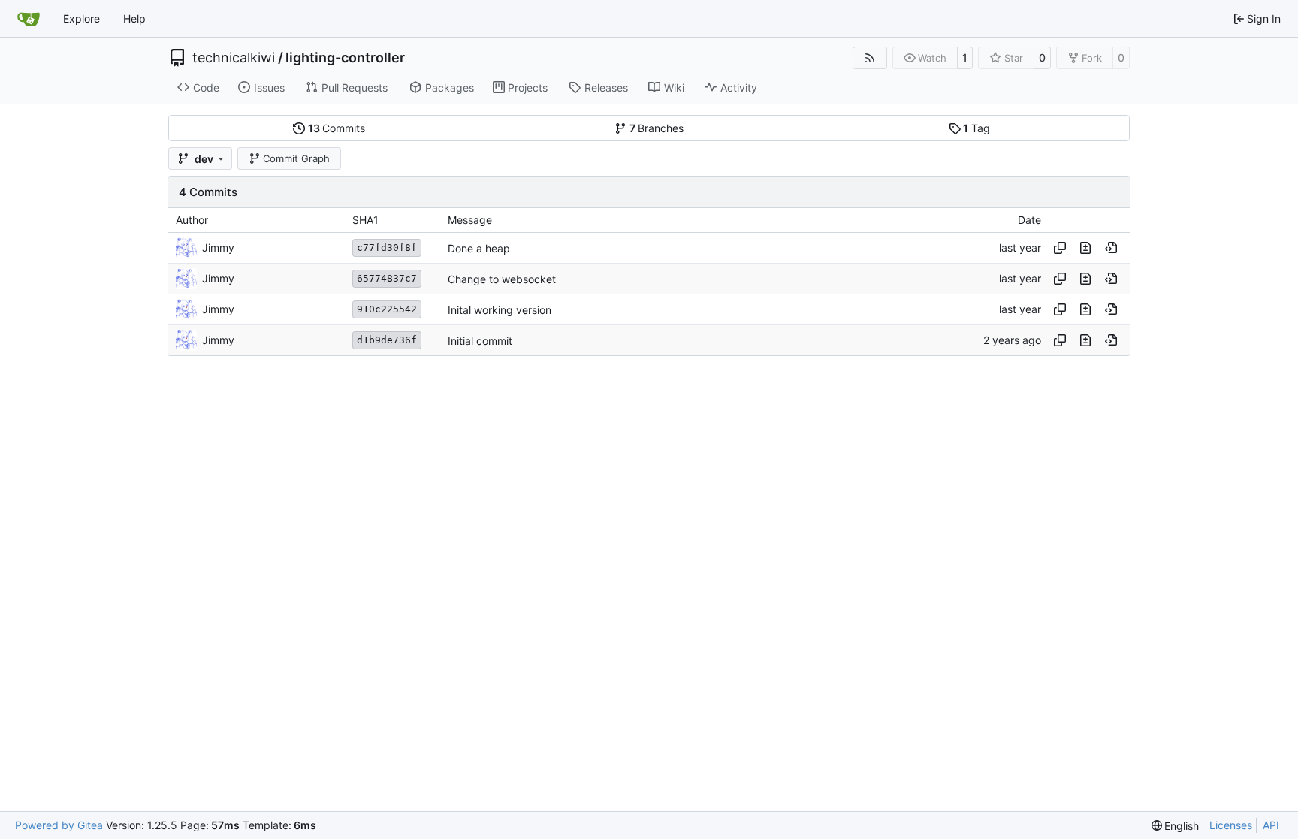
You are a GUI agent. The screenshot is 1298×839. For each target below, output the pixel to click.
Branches (656, 128)
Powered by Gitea (59, 825)
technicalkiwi (233, 57)
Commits (337, 128)
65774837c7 (387, 278)
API (1271, 825)
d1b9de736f (387, 340)
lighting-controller (345, 57)
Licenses (1230, 825)
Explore (81, 18)
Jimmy (218, 247)
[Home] (29, 18)
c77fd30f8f (387, 247)
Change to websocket (502, 279)
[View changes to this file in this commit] (1085, 248)
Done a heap (479, 248)
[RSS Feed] (870, 58)
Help (134, 18)
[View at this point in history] (1111, 248)
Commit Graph (296, 158)
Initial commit (480, 340)
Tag (976, 128)
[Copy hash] (1060, 248)
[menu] (1176, 825)
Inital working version (499, 309)
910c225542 (387, 309)
